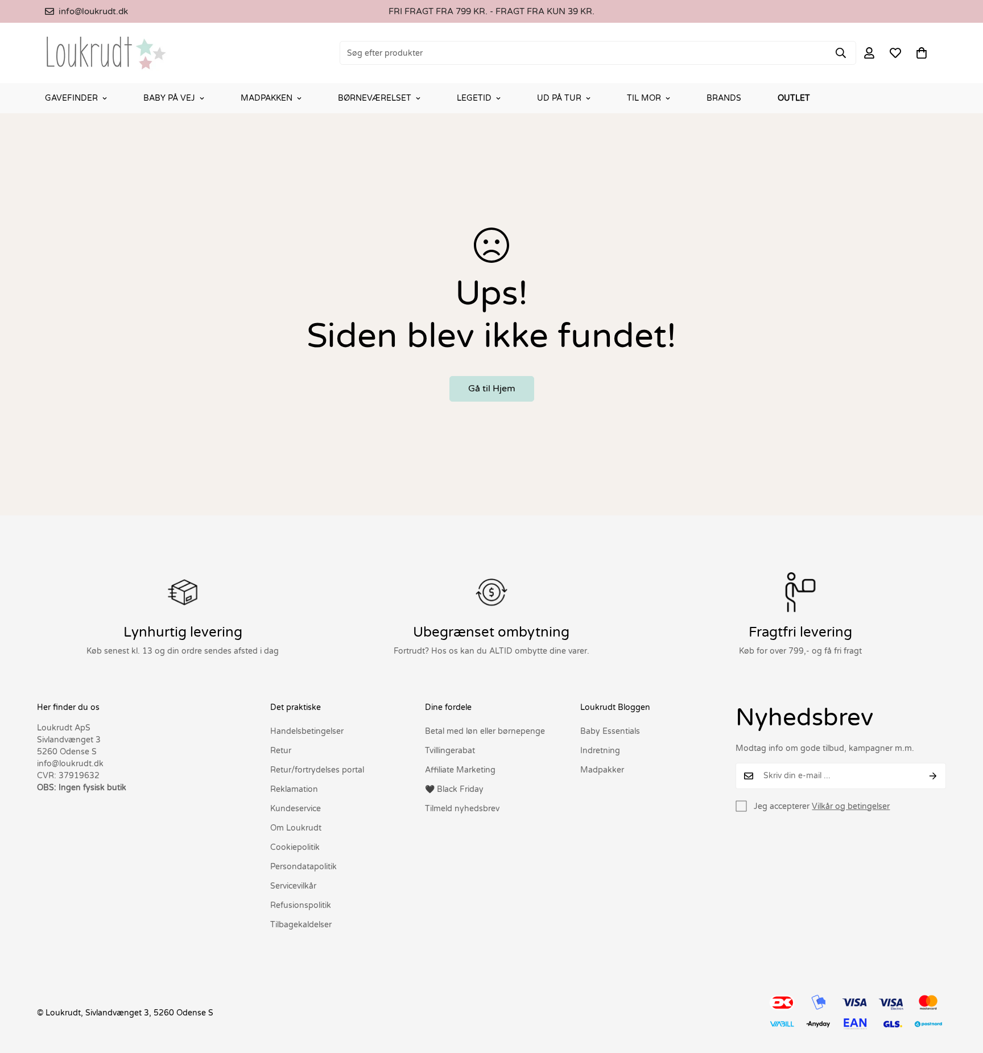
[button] (921, 53)
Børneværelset (374, 98)
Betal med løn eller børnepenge (485, 731)
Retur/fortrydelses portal (317, 770)
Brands (724, 98)
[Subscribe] (933, 776)
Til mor (644, 98)
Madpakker (602, 770)
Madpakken (266, 98)
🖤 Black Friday (454, 789)
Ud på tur (559, 98)
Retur (280, 750)
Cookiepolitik (295, 847)
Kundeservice (295, 809)
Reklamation (294, 789)
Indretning (600, 750)
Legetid (474, 98)
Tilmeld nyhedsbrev (462, 809)
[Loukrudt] (106, 53)
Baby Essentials (610, 731)
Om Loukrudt (295, 828)
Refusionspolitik (300, 905)
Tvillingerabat (450, 750)
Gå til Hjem (491, 388)
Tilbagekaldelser (301, 925)
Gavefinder (71, 98)
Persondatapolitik (303, 867)
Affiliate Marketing (460, 770)
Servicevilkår (293, 886)
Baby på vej (169, 98)
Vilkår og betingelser (851, 806)
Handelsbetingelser (307, 731)
